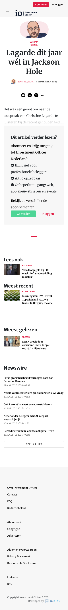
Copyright (13, 529)
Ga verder (23, 214)
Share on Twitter (36, 95)
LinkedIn (12, 577)
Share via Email (23, 95)
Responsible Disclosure (21, 563)
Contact (12, 494)
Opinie (34, 45)
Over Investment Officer (22, 488)
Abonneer (41, 4)
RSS (9, 584)
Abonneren (14, 522)
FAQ (9, 501)
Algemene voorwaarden (22, 549)
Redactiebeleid (16, 508)
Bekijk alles (34, 444)
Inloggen (57, 4)
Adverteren (14, 535)
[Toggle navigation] (8, 13)
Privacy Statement (18, 556)
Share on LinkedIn (30, 95)
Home (16, 11)
